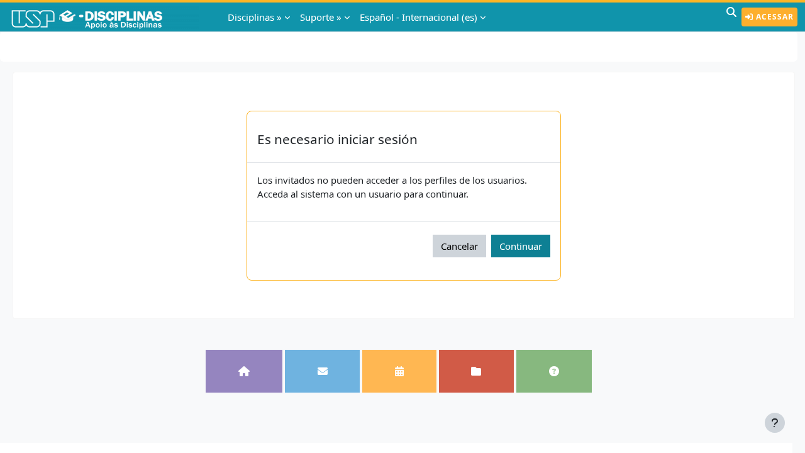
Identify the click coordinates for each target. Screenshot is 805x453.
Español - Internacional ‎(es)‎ (418, 17)
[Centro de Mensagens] (322, 371)
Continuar (520, 246)
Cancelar (459, 246)
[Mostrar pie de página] (775, 423)
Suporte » (320, 17)
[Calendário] (399, 371)
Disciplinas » (255, 17)
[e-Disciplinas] (105, 17)
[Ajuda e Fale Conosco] (553, 371)
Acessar (773, 16)
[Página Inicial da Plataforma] (244, 371)
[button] (731, 17)
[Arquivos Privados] (476, 371)
